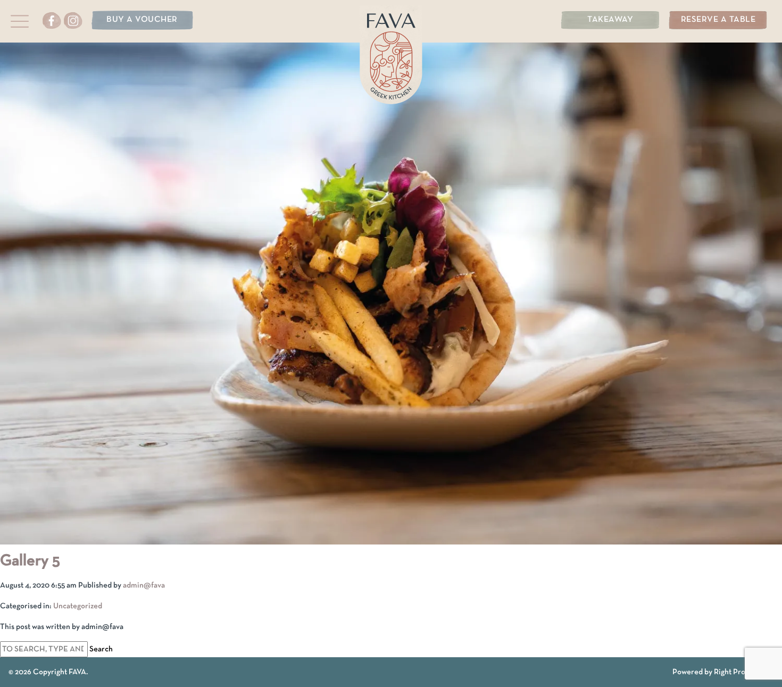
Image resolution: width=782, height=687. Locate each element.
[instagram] (73, 23)
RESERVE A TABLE (718, 19)
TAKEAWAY (610, 19)
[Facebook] (52, 23)
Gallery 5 (30, 561)
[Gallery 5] (391, 538)
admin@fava (144, 585)
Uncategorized (77, 606)
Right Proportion (742, 672)
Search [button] (101, 649)
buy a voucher (142, 19)
